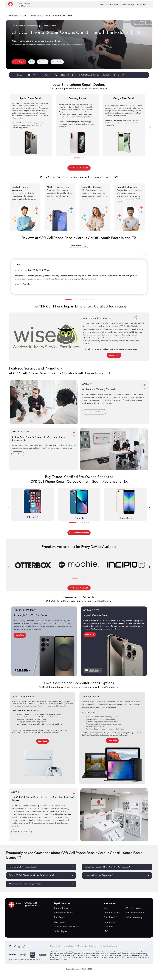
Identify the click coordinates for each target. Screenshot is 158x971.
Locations (108, 926)
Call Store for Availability (79, 168)
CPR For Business (134, 908)
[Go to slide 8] (92, 299)
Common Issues (112, 912)
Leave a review (77, 246)
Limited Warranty (133, 917)
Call (31, 62)
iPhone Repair (61, 908)
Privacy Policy (55, 946)
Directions (43, 62)
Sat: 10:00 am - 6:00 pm (41, 75)
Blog (106, 908)
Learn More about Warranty (94, 412)
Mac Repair (59, 921)
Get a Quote (57, 62)
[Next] (150, 127)
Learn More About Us (21, 832)
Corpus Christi (36, 15)
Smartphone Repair (63, 912)
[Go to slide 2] (74, 299)
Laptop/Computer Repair (66, 926)
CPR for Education (134, 912)
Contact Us (109, 921)
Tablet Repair (60, 931)
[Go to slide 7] (89, 299)
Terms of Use (68, 946)
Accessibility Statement (108, 946)
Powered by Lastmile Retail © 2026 (79, 969)
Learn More (17, 454)
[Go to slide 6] (86, 299)
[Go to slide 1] (68, 299)
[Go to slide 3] (77, 299)
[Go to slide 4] (80, 299)
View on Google (24, 284)
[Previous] (8, 127)
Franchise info (111, 917)
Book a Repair (18, 62)
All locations (13, 16)
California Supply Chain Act (86, 946)
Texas (24, 15)
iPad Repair (59, 917)
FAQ (106, 931)
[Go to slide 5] (83, 299)
